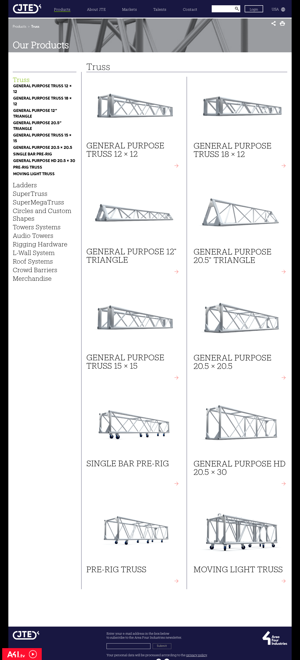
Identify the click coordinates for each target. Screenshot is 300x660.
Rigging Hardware (40, 243)
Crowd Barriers (35, 268)
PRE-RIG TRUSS (27, 168)
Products (19, 27)
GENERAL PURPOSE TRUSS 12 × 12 (42, 89)
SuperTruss (30, 192)
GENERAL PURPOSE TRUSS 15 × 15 (42, 138)
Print (283, 25)
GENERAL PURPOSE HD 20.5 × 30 (44, 161)
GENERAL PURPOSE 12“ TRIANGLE (35, 114)
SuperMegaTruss (38, 201)
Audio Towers (33, 234)
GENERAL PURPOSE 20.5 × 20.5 (42, 148)
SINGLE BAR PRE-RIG (32, 154)
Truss (21, 78)
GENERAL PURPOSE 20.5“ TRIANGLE (37, 126)
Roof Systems (33, 260)
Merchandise (32, 277)
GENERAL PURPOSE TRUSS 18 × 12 (42, 101)
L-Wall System (34, 251)
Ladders (25, 184)
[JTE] (27, 8)
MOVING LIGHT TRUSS (34, 174)
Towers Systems (37, 226)
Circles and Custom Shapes (42, 213)
